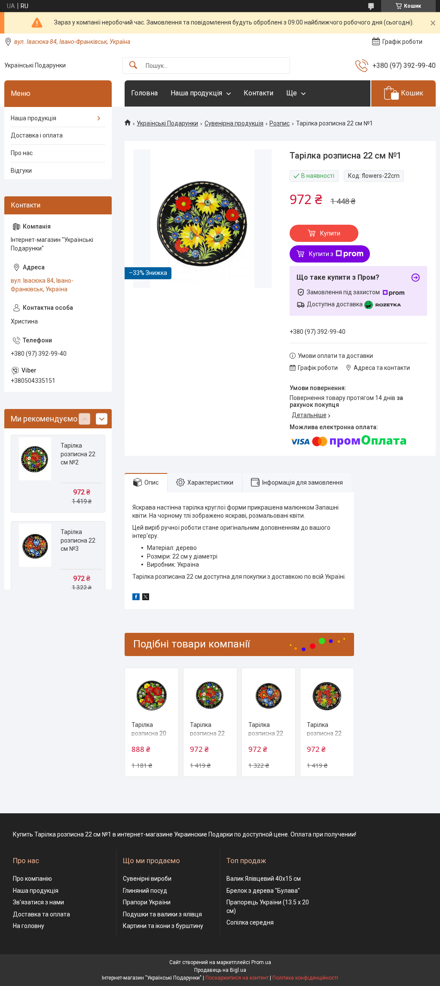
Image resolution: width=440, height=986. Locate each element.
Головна (144, 93)
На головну (28, 925)
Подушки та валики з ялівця (162, 914)
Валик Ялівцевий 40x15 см (263, 878)
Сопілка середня (250, 922)
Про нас (22, 153)
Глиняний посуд (145, 890)
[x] (145, 598)
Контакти (258, 93)
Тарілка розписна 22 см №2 (207, 733)
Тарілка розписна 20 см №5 (148, 733)
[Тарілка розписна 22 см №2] (210, 695)
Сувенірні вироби (147, 878)
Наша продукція (196, 93)
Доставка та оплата (41, 914)
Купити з (321, 253)
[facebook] (136, 598)
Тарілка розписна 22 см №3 (265, 733)
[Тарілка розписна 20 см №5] (151, 695)
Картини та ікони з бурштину (163, 925)
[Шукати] (133, 65)
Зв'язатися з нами (38, 902)
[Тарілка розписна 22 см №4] (327, 695)
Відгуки (21, 170)
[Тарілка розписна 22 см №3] (268, 695)
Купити (330, 233)
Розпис (279, 123)
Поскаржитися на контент (237, 978)
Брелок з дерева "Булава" (263, 890)
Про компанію (32, 878)
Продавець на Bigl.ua (220, 970)
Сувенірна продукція (234, 123)
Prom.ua (261, 962)
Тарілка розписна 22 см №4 (324, 733)
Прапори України (147, 902)
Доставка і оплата (37, 135)
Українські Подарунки (167, 123)
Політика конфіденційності (305, 978)
